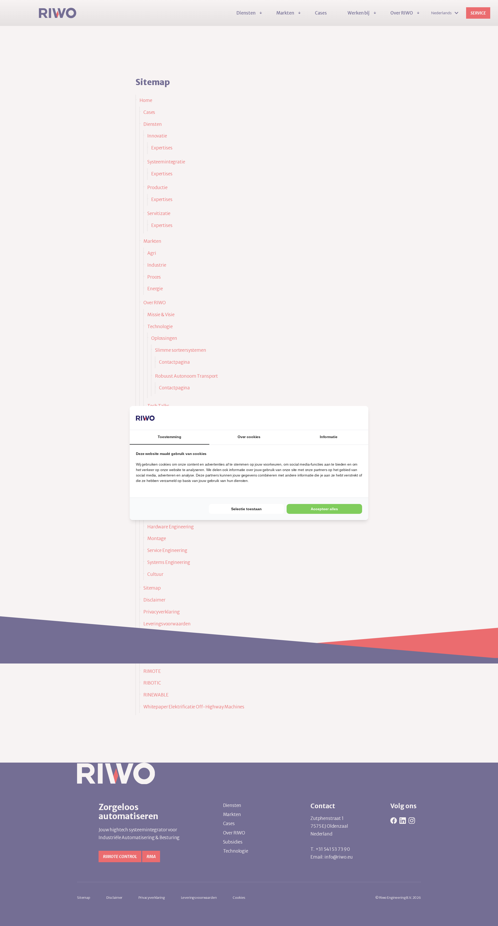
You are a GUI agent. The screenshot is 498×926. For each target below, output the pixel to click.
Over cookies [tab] (249, 437)
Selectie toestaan (246, 509)
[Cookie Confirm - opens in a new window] (342, 418)
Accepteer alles (324, 509)
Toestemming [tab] (169, 437)
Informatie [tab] (328, 437)
